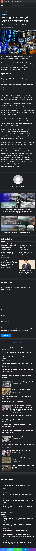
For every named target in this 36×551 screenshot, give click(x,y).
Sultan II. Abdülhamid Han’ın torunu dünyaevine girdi (18, 415)
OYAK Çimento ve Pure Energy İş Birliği (25, 253)
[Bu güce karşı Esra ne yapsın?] (6, 453)
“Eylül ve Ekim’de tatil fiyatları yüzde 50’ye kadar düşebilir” (25, 245)
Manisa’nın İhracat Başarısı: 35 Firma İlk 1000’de (7, 254)
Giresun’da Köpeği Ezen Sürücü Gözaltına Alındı (16, 352)
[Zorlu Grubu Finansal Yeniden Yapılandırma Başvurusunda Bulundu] (27, 264)
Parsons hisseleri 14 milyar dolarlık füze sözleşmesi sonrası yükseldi (9, 245)
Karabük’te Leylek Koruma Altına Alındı (13, 420)
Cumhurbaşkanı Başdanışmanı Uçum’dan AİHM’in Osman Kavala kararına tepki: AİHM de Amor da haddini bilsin (22, 408)
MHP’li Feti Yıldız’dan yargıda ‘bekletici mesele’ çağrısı (18, 1)
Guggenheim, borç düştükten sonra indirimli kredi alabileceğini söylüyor (9, 263)
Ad (2, 309)
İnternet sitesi (5, 321)
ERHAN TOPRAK (8, 24)
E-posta (3, 315)
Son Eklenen (18, 342)
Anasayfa (5, 11)
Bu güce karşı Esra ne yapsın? (21, 450)
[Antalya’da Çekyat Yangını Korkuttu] (6, 384)
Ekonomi (11, 11)
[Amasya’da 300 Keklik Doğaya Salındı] (6, 460)
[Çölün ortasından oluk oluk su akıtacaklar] (6, 391)
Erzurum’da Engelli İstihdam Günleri (23, 437)
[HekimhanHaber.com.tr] (18, 5)
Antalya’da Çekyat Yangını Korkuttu (23, 382)
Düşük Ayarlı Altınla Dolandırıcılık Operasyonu (15, 79)
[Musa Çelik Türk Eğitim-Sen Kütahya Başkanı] (6, 468)
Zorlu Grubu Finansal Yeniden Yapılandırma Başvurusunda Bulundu (26, 272)
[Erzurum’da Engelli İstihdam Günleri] (6, 439)
